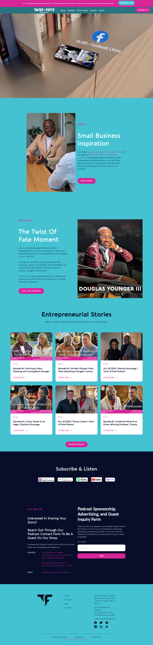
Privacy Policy (96, 637)
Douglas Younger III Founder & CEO (105, 152)
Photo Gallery (82, 10)
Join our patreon (31, 291)
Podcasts (68, 600)
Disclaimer (79, 637)
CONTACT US (142, 10)
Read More (87, 181)
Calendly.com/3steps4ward (104, 619)
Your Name (82, 542)
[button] (101, 555)
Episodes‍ (71, 10)
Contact (68, 608)
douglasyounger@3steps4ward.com (56, 572)
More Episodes (77, 444)
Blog (66, 604)
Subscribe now (126, 3)
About (63, 10)
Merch (101, 10)
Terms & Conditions (59, 637)
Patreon (93, 10)
